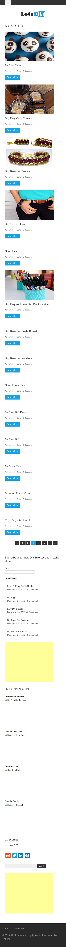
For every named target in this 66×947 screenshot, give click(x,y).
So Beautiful (12, 439)
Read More (12, 77)
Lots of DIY (12, 845)
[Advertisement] (29, 662)
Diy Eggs (11, 597)
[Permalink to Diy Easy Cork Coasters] (29, 99)
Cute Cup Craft (11, 766)
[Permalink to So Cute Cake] (29, 46)
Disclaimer (19, 928)
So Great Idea (13, 466)
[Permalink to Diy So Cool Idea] (29, 205)
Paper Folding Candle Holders (20, 586)
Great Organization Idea (19, 520)
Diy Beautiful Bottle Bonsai (21, 331)
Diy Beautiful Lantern (17, 631)
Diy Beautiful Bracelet (18, 171)
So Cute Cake (13, 65)
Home (5, 928)
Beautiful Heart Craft (13, 731)
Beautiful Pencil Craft (17, 493)
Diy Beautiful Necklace (18, 358)
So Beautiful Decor (16, 412)
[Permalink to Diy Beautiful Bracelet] (29, 152)
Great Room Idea (15, 385)
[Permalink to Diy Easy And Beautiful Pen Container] (29, 285)
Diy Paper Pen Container (18, 620)
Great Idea (11, 251)
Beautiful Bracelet (12, 801)
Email (8, 568)
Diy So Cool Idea (15, 224)
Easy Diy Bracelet (15, 609)
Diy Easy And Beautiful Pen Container (27, 304)
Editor (19, 71)
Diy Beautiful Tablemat (14, 696)
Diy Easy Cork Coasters (19, 118)
